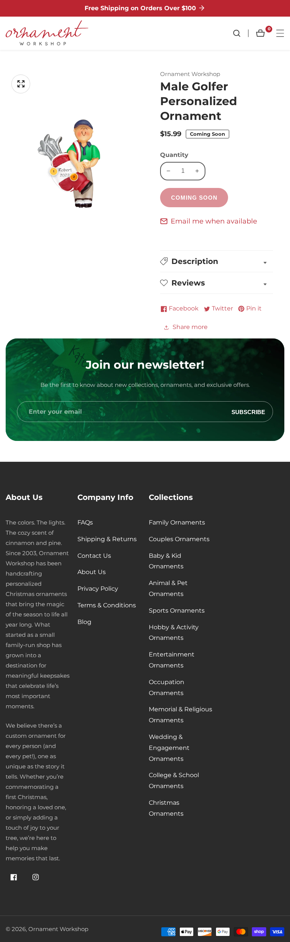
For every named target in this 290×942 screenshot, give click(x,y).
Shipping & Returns (107, 539)
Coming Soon (194, 197)
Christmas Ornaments (166, 808)
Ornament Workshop (58, 929)
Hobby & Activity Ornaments (174, 633)
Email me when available (214, 221)
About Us (91, 572)
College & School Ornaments (174, 780)
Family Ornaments (177, 522)
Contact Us (94, 555)
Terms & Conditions (106, 605)
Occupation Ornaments (166, 687)
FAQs (85, 522)
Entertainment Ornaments (171, 660)
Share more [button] (190, 327)
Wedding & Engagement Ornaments (169, 747)
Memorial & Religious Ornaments (180, 715)
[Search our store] (240, 33)
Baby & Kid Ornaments (166, 561)
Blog (84, 621)
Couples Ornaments (179, 539)
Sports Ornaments (177, 610)
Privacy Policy (97, 588)
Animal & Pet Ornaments (168, 588)
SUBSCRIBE (248, 411)
